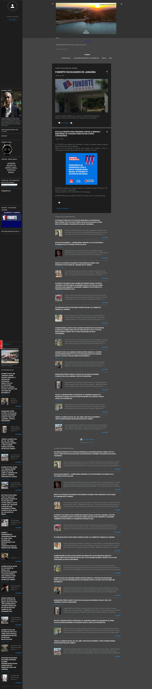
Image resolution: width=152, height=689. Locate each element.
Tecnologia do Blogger (88, 439)
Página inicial (66, 58)
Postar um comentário (63, 208)
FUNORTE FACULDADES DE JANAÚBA (75, 72)
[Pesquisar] (121, 4)
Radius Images (91, 442)
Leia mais (105, 237)
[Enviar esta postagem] (71, 123)
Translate (13, 186)
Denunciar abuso (5, 344)
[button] (107, 72)
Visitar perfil (12, 19)
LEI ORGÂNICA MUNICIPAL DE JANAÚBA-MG (86, 58)
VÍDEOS (104, 58)
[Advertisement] (117, 87)
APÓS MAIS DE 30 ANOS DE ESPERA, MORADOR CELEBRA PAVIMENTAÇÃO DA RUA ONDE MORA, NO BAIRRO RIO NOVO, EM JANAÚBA (9, 663)
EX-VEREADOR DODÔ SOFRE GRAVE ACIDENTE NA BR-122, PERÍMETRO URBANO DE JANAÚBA (84, 537)
